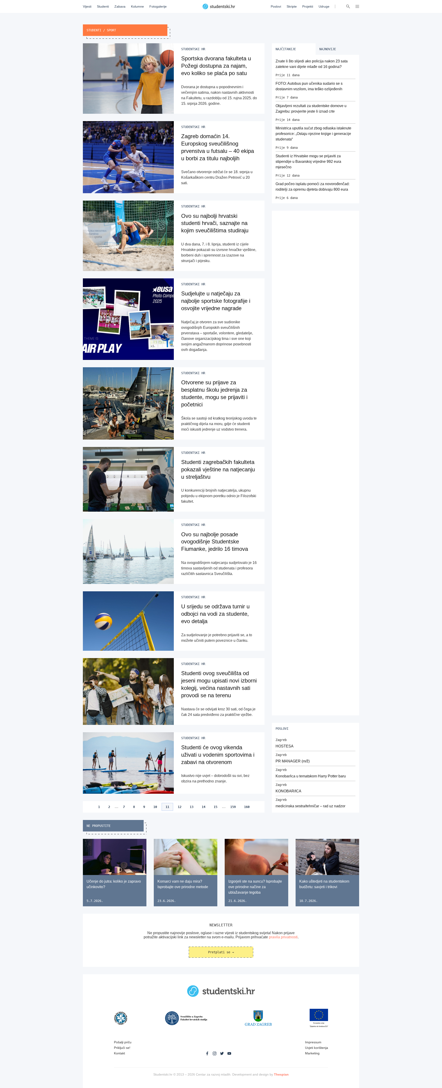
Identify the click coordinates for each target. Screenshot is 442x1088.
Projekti (307, 6)
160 (247, 807)
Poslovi (276, 6)
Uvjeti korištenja (316, 1048)
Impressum (313, 1042)
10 (155, 807)
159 (233, 807)
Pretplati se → (221, 952)
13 (191, 807)
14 (203, 807)
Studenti (103, 6)
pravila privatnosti (283, 937)
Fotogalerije (158, 6)
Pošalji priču (122, 1042)
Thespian (281, 1074)
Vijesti (87, 6)
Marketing (312, 1053)
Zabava (119, 6)
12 (179, 807)
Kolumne (137, 6)
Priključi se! (122, 1048)
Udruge (324, 6)
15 (215, 807)
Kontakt (119, 1053)
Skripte (292, 6)
